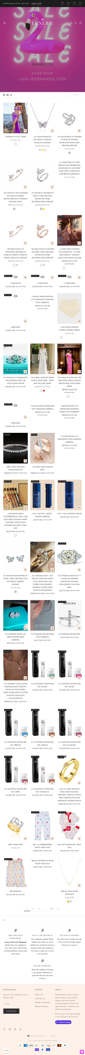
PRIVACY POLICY (41, 1006)
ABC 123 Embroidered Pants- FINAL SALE (42, 846)
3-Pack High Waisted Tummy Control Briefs (69, 329)
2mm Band (15, 327)
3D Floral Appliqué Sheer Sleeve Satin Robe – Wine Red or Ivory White (42, 380)
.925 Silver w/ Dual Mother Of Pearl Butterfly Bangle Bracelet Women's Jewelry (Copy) (15, 197)
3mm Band (15, 423)
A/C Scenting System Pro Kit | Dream (42, 744)
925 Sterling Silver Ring (69, 634)
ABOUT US (39, 994)
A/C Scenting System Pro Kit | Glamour (69, 744)
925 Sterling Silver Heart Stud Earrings (42, 636)
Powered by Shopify (50, 1040)
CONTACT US (40, 998)
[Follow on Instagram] (10, 1029)
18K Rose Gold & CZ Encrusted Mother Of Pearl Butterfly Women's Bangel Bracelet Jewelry (15, 253)
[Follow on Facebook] (4, 1029)
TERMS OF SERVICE (42, 1002)
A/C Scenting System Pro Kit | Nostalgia (42, 790)
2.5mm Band (42, 283)
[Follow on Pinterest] (15, 1029)
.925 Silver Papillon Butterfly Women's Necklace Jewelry (42, 139)
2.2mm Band (15, 283)
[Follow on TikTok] (20, 1029)
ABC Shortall (15, 891)
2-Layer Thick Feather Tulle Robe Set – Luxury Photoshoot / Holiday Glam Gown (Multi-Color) (69, 253)
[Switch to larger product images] (4, 95)
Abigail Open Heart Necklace (69, 893)
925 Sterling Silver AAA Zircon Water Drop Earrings (15, 637)
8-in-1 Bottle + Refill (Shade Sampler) (42, 515)
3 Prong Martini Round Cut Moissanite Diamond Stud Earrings (42, 299)
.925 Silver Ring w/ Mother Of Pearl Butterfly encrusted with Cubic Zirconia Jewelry (69, 141)
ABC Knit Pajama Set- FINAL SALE (69, 846)
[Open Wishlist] (82, 1052)
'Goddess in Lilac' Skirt (15, 136)
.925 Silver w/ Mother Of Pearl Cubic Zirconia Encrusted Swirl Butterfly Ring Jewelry (42, 197)
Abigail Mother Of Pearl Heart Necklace (42, 862)
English (52, 1036)
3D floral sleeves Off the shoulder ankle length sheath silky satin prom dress (69, 382)
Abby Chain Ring (15, 844)
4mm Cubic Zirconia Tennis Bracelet (15, 468)
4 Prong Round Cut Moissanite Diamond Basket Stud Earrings (69, 409)
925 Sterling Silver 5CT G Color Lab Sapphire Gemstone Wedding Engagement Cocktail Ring (69, 581)
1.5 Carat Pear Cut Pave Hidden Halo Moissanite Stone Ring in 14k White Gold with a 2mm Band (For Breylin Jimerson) (69, 168)
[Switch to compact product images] (11, 95)
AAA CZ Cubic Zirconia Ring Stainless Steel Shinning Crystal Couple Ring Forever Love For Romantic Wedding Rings (69, 795)
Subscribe (11, 1011)
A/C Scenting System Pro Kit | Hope (15, 790)
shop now (37, 3)
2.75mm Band (69, 283)
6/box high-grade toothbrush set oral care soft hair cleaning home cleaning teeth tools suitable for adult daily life (15, 521)
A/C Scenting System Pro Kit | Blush (69, 685)
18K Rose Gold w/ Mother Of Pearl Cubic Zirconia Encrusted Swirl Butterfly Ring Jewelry (42, 253)
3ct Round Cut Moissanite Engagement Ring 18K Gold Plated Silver (15, 380)
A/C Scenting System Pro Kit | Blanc (42, 685)
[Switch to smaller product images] (7, 95)
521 (51, 909)
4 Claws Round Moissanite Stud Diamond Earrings (42, 407)
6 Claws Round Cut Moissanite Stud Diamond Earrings (69, 439)
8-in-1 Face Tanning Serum (69, 513)
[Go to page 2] (58, 908)
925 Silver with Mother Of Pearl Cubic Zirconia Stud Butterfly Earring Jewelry (15, 580)
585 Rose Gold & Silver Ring (42, 468)
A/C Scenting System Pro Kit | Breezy (15, 744)
